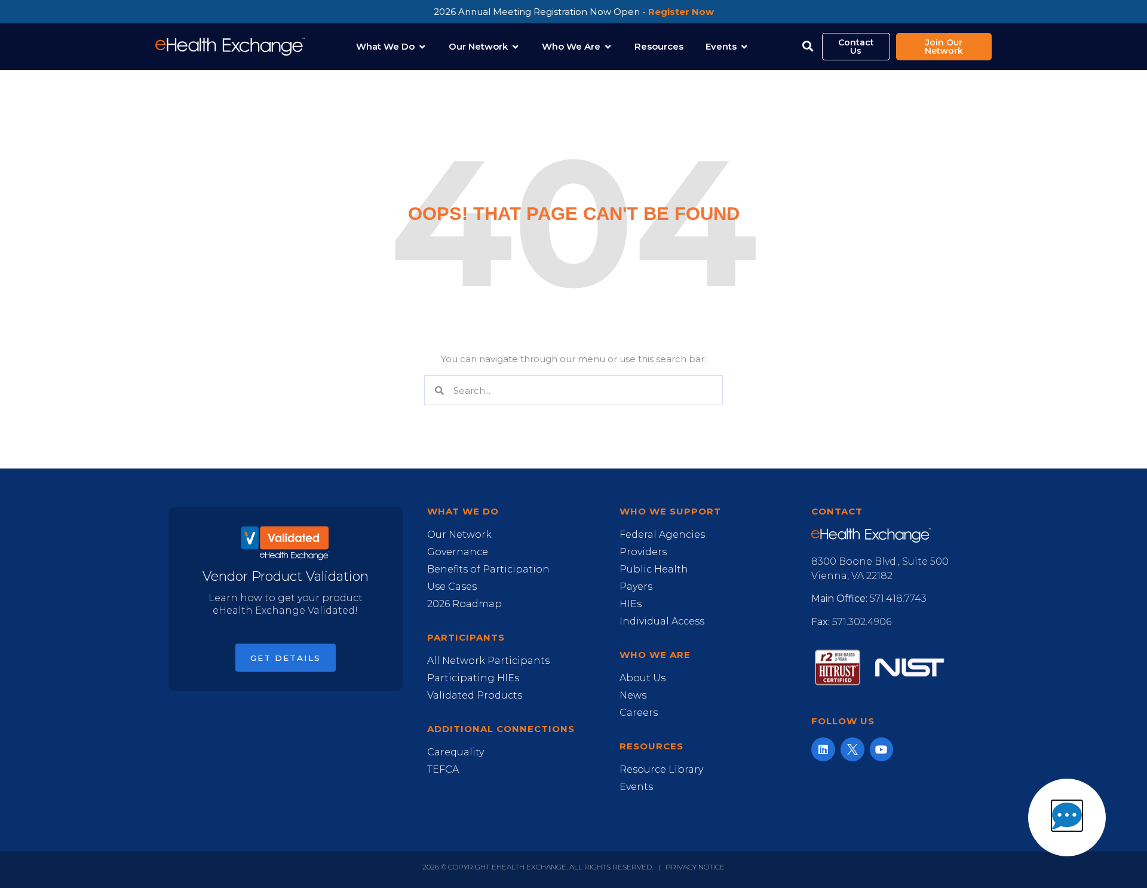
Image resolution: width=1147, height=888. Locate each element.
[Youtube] (882, 749)
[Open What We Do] (422, 47)
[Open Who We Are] (607, 47)
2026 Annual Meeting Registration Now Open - (574, 11)
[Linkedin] (823, 749)
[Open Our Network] (515, 47)
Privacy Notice (695, 866)
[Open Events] (744, 47)
